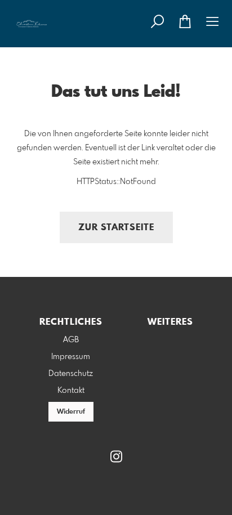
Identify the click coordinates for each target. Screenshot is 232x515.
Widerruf (71, 412)
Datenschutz (70, 374)
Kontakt (70, 391)
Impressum (70, 357)
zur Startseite (116, 227)
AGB (71, 340)
